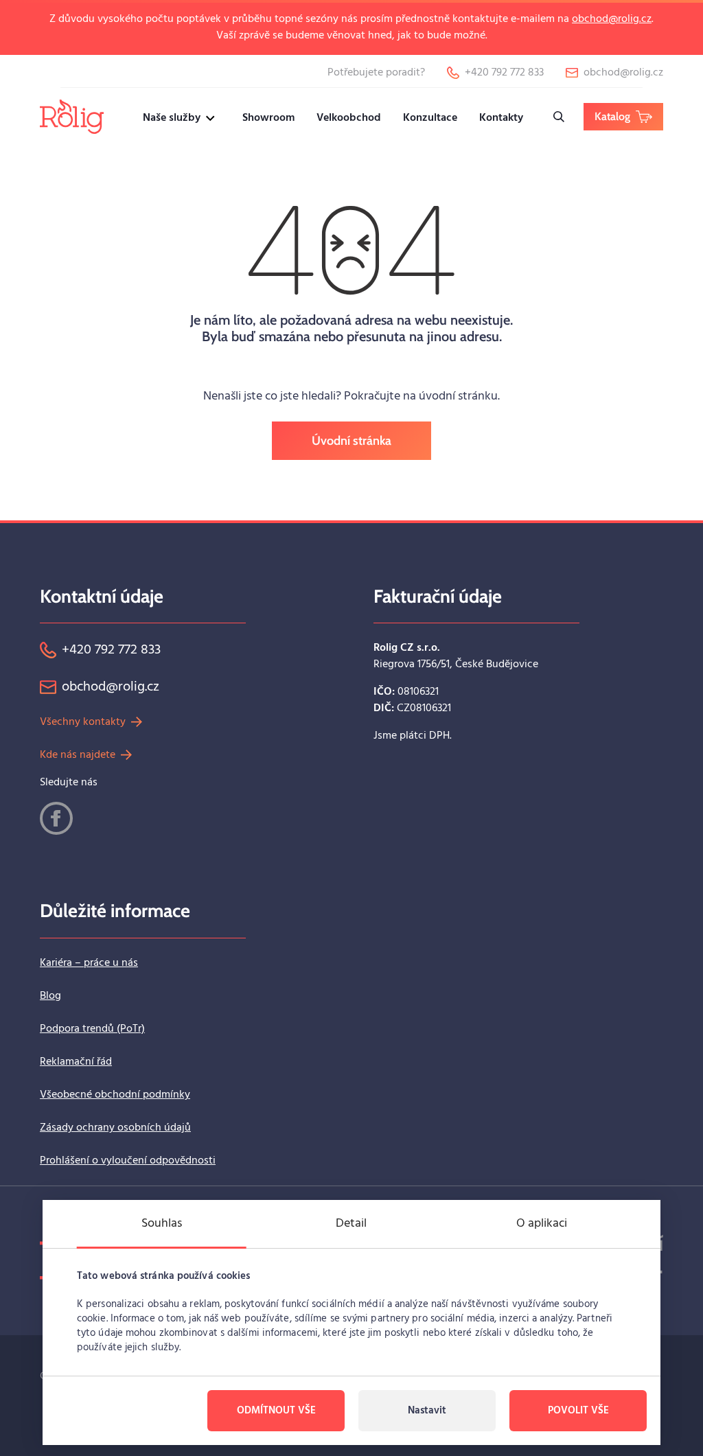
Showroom (268, 118)
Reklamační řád (76, 1062)
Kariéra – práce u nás (89, 963)
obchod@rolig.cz (612, 19)
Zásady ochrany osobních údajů (115, 1128)
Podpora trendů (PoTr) (92, 1029)
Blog (50, 996)
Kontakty (501, 118)
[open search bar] (559, 116)
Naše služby (171, 118)
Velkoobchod (348, 118)
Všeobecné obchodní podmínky (115, 1095)
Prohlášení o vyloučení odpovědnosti (128, 1161)
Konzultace (430, 118)
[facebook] (56, 818)
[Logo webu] (72, 116)
